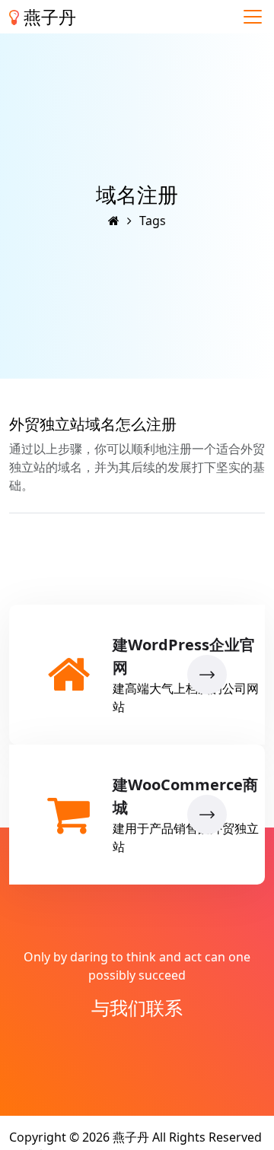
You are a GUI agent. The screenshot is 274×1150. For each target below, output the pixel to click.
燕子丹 (47, 17)
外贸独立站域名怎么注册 (93, 424)
